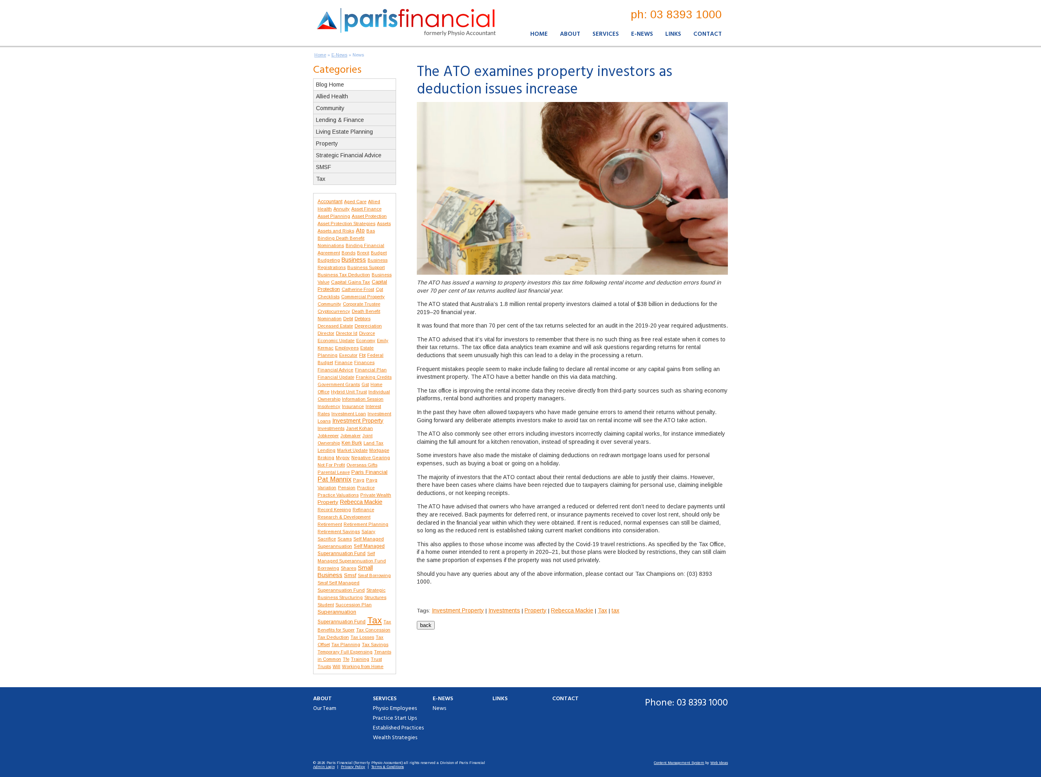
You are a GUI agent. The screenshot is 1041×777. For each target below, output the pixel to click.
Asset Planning (334, 216)
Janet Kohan (359, 428)
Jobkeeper (328, 435)
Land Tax (373, 443)
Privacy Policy (353, 767)
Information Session (362, 399)
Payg (358, 479)
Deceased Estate (335, 325)
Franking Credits (374, 377)
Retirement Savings (339, 531)
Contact (707, 34)
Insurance (353, 406)
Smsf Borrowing (374, 575)
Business (354, 259)
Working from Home (362, 666)
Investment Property (357, 420)
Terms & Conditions (387, 767)
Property (327, 143)
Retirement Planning (366, 524)
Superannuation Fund (342, 622)
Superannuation (337, 612)
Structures (375, 597)
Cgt (379, 289)
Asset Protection (369, 216)
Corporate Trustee (361, 304)
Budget (379, 252)
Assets (384, 223)
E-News (642, 34)
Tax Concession (373, 629)
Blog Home (330, 84)
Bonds (348, 252)
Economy (365, 340)
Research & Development (344, 516)
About (570, 34)
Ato (360, 230)
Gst (365, 384)
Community (330, 108)
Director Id (346, 333)
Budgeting (329, 260)
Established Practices (398, 728)
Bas (370, 230)
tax (615, 610)
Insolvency (329, 406)
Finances (364, 362)
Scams (345, 538)
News (358, 54)
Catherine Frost (358, 289)
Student (326, 604)
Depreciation (368, 325)
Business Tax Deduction (344, 274)
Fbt (362, 355)
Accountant (330, 201)
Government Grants (339, 384)
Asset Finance (366, 208)
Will (336, 666)
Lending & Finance (340, 120)
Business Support (366, 267)
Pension (346, 487)
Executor (348, 355)
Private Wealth (375, 495)
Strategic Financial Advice (348, 155)
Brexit (363, 252)
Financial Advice (335, 369)
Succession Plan (353, 604)
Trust (376, 659)
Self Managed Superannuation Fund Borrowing (352, 561)
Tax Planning (345, 644)
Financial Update (336, 377)
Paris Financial (369, 472)
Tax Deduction (333, 637)
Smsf (350, 575)
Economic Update (336, 340)
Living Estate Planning (344, 131)
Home (539, 34)
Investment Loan (348, 413)
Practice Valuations (338, 495)
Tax (320, 179)
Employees (347, 347)
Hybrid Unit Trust (349, 391)
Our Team (324, 708)
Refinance (363, 509)
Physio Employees (395, 708)
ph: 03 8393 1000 (676, 14)
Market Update (352, 450)
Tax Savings (375, 644)
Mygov (343, 457)
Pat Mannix (334, 479)
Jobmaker (350, 435)
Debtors (362, 318)
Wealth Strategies (395, 737)
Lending (326, 450)
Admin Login (324, 767)
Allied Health (332, 96)
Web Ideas (719, 763)
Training (360, 659)
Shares (348, 568)
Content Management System (679, 763)
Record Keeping (334, 509)
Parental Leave (334, 472)
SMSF (323, 167)
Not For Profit (331, 464)
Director (326, 333)
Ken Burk (352, 443)
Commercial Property (363, 296)
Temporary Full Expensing (345, 651)
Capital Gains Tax (350, 281)
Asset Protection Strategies (346, 223)
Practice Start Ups (395, 718)
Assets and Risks (336, 230)
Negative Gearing (370, 457)
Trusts (324, 666)
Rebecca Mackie (361, 502)
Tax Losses (362, 637)
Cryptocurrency (334, 311)
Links (673, 34)
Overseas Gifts (361, 464)
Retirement (330, 524)
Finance (344, 362)
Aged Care (355, 201)
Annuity (341, 208)
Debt (348, 318)
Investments (331, 428)
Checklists (329, 296)
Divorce (367, 333)
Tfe (346, 659)
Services (605, 34)
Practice (366, 487)
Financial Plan (371, 369)
